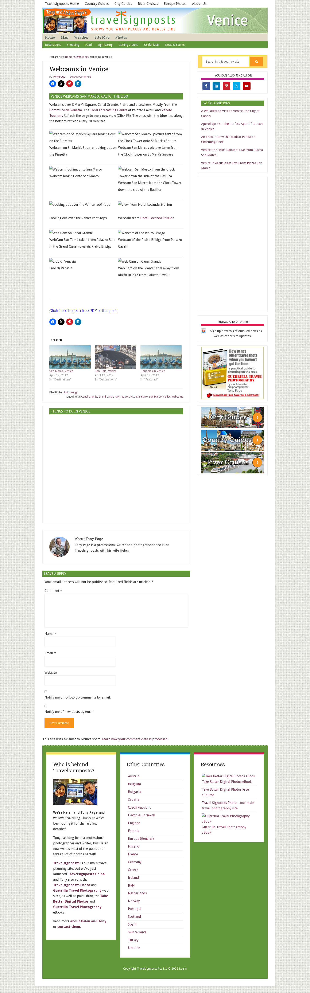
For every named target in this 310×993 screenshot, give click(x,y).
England (134, 823)
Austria (133, 776)
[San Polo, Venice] (115, 357)
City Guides (123, 4)
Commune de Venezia (65, 110)
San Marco (155, 396)
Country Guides (97, 4)
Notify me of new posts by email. (69, 712)
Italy (117, 396)
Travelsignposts (66, 863)
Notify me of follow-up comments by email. (77, 697)
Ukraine (134, 948)
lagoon (125, 396)
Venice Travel (155, 20)
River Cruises (148, 4)
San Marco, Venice (61, 371)
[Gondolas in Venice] (161, 357)
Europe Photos (175, 4)
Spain (132, 924)
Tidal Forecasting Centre (108, 110)
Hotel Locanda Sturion (157, 218)
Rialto (144, 396)
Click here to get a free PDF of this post (83, 310)
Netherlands (137, 893)
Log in (183, 968)
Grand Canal (105, 396)
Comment (53, 591)
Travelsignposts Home (62, 4)
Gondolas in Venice (152, 371)
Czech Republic (139, 807)
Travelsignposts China (86, 874)
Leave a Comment (80, 76)
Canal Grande (89, 396)
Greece (133, 870)
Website (50, 673)
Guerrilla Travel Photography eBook (224, 829)
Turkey (133, 940)
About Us (199, 4)
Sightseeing (70, 392)
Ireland (133, 878)
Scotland (134, 917)
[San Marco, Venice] (70, 357)
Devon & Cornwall (141, 815)
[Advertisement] (116, 486)
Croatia (133, 800)
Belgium (134, 784)
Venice (166, 396)
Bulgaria (134, 792)
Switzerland (137, 932)
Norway (134, 901)
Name (50, 634)
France (133, 854)
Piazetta (135, 396)
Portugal (134, 909)
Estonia (133, 831)
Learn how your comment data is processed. (135, 739)
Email (50, 653)
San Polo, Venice (105, 371)
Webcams (177, 396)
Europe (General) (141, 839)
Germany (135, 862)
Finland (133, 846)
